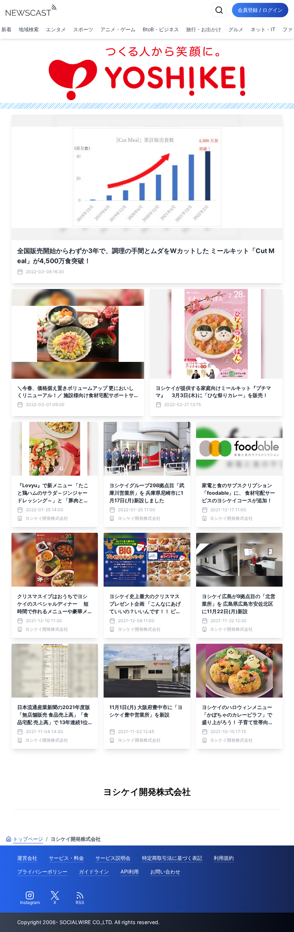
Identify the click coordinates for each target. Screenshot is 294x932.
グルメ (235, 29)
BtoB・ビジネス (161, 29)
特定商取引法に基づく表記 (172, 858)
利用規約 (224, 858)
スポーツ (83, 29)
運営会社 (27, 858)
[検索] (219, 10)
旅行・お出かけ (203, 29)
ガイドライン (94, 871)
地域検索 (29, 29)
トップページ (28, 839)
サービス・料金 (66, 858)
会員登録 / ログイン (260, 10)
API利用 (129, 871)
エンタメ (56, 29)
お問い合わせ (165, 871)
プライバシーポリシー (42, 871)
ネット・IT (263, 29)
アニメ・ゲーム (118, 29)
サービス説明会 (113, 858)
